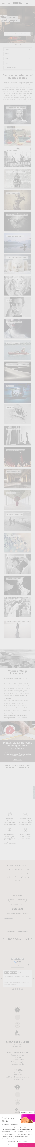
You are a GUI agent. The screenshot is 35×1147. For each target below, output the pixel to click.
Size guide (17, 1057)
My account (17, 1075)
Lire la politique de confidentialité (10, 1139)
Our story (17, 1044)
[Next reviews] (33, 978)
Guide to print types (18, 1055)
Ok (30, 918)
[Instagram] (16, 910)
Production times (17, 1059)
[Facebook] (13, 910)
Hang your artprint (17, 1064)
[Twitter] (21, 910)
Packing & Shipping (17, 1062)
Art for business (17, 1046)
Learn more (17, 759)
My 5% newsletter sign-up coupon (17, 1077)
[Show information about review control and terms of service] (28, 965)
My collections (18, 1079)
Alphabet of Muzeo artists (17, 865)
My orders (17, 1072)
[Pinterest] (19, 910)
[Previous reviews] (1, 978)
